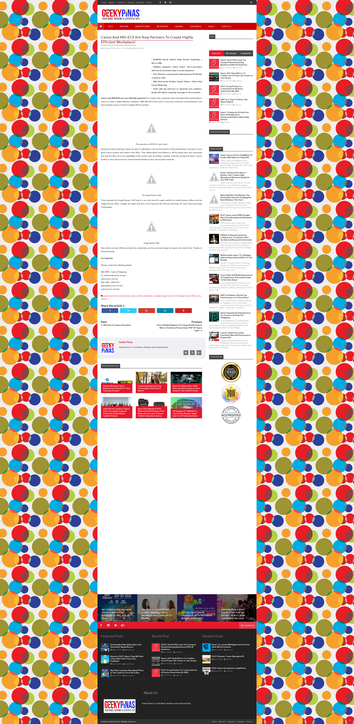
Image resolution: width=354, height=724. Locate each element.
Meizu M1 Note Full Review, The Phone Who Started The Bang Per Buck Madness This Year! (235, 197)
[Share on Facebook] (110, 310)
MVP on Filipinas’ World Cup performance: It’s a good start (234, 296)
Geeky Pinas (105, 722)
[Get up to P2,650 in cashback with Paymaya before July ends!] (197, 621)
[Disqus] (151, 465)
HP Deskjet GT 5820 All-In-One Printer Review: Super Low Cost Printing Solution (185, 413)
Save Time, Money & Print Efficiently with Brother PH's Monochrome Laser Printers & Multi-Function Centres (151, 412)
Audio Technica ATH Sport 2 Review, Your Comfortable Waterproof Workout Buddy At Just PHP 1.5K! (234, 176)
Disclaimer (141, 2)
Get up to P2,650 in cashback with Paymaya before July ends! (196, 615)
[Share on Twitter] (128, 310)
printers (104, 299)
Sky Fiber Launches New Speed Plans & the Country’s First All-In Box (127, 671)
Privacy (149, 2)
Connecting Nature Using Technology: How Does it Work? (149, 388)
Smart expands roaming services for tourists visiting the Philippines (235, 315)
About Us (112, 2)
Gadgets (157, 296)
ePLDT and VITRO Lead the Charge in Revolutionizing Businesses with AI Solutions (233, 62)
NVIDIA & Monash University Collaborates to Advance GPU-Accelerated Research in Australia (236, 237)
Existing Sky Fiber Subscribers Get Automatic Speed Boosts (126, 645)
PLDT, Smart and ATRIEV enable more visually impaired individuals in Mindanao (236, 217)
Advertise (131, 2)
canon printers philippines (142, 296)
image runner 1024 (170, 296)
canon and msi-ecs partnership (116, 296)
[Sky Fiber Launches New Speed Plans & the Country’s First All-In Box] (117, 621)
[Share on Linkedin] (165, 310)
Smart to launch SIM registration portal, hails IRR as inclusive (231, 645)
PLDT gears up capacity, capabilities (229, 668)
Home (104, 2)
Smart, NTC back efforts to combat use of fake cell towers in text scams (236, 75)
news (198, 296)
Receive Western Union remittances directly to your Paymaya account (116, 388)
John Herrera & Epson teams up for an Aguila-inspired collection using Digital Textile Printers (116, 412)
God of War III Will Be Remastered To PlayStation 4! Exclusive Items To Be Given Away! (236, 277)
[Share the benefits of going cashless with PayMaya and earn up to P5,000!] (157, 621)
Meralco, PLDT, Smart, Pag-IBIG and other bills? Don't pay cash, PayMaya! (126, 658)
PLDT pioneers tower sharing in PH (228, 656)
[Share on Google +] (146, 310)
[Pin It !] (183, 310)
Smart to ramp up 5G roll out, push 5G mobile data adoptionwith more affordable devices (234, 116)
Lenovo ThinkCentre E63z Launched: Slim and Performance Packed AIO (235, 335)
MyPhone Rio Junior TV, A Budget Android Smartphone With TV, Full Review (236, 257)
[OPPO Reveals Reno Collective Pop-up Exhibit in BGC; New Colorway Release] (237, 621)
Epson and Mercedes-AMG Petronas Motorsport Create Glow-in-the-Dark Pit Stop (186, 388)
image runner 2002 (187, 296)
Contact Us (121, 2)
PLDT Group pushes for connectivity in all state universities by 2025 (231, 88)
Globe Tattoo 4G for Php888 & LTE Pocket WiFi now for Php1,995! (236, 156)
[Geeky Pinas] (120, 14)
